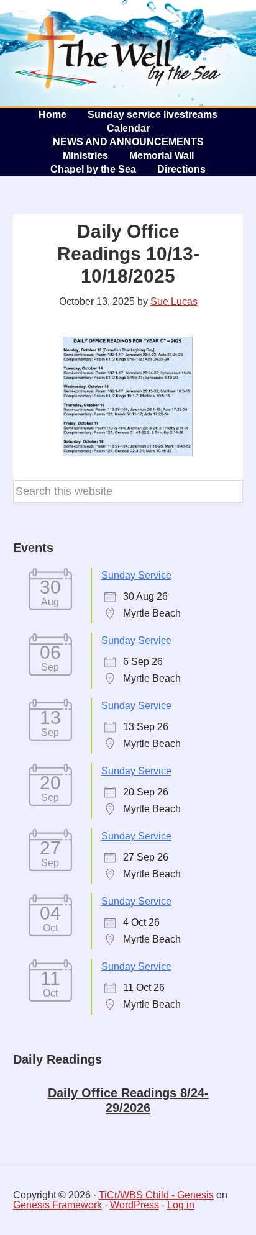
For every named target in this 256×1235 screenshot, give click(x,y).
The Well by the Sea (118, 52)
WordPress (134, 1205)
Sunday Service (136, 575)
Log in (180, 1205)
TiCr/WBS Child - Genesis (156, 1195)
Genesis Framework (57, 1205)
